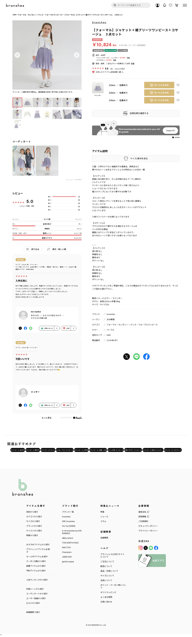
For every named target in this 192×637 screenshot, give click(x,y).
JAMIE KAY (67, 556)
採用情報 (142, 516)
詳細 (128, 58)
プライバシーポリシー (148, 530)
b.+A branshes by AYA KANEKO (72, 532)
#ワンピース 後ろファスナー (153, 450)
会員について (106, 580)
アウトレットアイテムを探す (38, 550)
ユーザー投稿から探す (36, 598)
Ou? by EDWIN (68, 526)
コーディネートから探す (37, 593)
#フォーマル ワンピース (64, 450)
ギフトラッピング (108, 592)
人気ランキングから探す (37, 579)
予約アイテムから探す (36, 570)
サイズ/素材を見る (139, 158)
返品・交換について (109, 571)
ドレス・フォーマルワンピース (144, 324)
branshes (99, 22)
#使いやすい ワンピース (133, 450)
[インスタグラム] (140, 548)
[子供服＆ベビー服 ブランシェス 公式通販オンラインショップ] (15, 5)
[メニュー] (185, 5)
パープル (110, 329)
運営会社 (142, 512)
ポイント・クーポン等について (113, 586)
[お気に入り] (171, 5)
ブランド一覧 (68, 512)
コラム (103, 521)
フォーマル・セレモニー (117, 324)
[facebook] (156, 548)
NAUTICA (66, 547)
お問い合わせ (106, 601)
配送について (106, 566)
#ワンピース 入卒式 (81, 450)
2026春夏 (111, 319)
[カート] (177, 5)
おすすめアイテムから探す (38, 544)
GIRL (109, 335)
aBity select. (68, 538)
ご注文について (107, 561)
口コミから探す (33, 603)
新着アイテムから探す (36, 566)
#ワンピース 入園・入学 (98, 450)
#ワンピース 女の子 (18, 450)
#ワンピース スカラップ (172, 450)
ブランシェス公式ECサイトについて (112, 555)
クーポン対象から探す (36, 561)
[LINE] (151, 548)
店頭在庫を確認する (139, 113)
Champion (66, 552)
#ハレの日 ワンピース (115, 450)
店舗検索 (104, 537)
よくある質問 (106, 597)
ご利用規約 (143, 521)
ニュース (104, 516)
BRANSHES (96, 625)
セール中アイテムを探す (37, 556)
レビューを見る (120, 68)
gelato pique (68, 561)
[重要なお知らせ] (165, 5)
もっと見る (47, 417)
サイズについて (107, 575)
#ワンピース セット (48, 450)
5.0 (29, 201)
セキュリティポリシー (148, 526)
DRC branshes (68, 521)
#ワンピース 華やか (33, 450)
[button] (17, 55)
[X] (146, 548)
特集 (102, 512)
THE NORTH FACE (70, 542)
